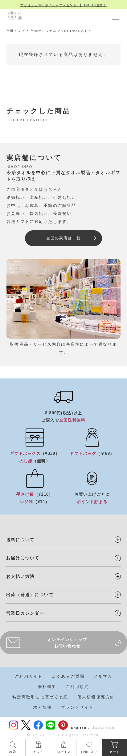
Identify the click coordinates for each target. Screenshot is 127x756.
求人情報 (42, 707)
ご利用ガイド (29, 676)
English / (80, 727)
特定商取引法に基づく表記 (40, 697)
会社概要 (47, 686)
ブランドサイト (77, 707)
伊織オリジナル (44, 30)
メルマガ (103, 676)
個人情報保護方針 (96, 697)
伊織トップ (15, 30)
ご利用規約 (77, 686)
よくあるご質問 (68, 676)
